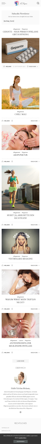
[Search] (38, 3)
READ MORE (32, 66)
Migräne (25, 29)
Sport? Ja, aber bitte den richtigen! (20, 217)
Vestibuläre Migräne (21, 258)
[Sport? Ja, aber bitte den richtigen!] (20, 188)
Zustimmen (20, 441)
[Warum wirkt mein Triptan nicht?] (20, 282)
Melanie (8, 66)
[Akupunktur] (20, 137)
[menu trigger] (4, 3)
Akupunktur (20, 155)
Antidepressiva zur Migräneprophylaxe (20, 344)
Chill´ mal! (21, 114)
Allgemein (16, 29)
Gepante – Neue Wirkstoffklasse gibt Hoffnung (20, 33)
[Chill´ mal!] (20, 90)
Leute (21, 340)
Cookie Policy (22, 437)
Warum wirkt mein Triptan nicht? (20, 301)
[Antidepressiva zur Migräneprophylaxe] (20, 325)
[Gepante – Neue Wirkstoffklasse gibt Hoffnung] (20, 50)
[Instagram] (20, 412)
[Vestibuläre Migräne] (20, 241)
